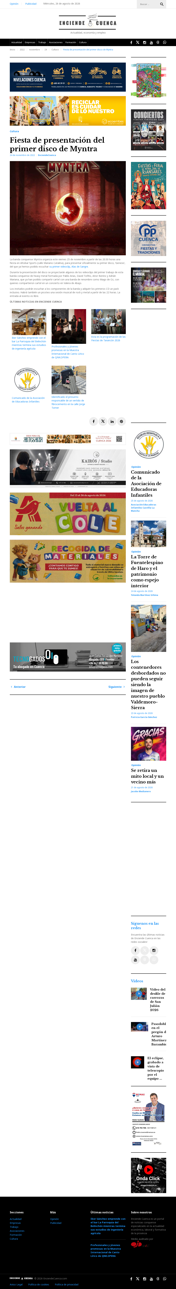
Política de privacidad (66, 1284)
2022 (22, 49)
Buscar (162, 4)
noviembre (34, 49)
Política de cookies (38, 1284)
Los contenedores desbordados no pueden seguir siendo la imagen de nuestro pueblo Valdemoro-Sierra (148, 684)
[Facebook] (135, 950)
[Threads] (144, 959)
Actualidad (16, 42)
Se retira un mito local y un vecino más (147, 776)
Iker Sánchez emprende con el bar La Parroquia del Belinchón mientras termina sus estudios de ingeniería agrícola (108, 1226)
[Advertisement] (69, 611)
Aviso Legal (16, 1284)
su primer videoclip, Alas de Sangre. (69, 266)
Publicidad (30, 3)
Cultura (82, 42)
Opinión (14, 3)
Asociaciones (56, 42)
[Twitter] (144, 950)
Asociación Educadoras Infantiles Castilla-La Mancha (143, 507)
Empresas (30, 42)
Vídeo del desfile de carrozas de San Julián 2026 (158, 1000)
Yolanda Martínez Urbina (144, 595)
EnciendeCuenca (47, 155)
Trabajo (42, 42)
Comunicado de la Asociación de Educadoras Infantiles (146, 484)
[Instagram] (154, 950)
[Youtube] (135, 959)
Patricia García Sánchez (144, 717)
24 (46, 49)
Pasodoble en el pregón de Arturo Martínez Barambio (159, 1034)
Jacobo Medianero (141, 791)
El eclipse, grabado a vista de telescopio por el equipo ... (155, 1068)
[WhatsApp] (154, 959)
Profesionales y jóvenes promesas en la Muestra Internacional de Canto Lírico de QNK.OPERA (106, 1250)
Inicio (12, 49)
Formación (70, 42)
